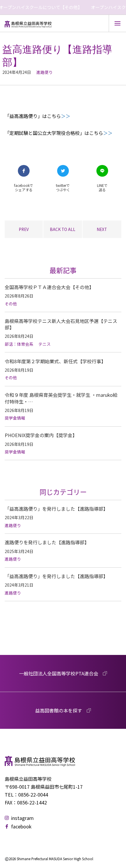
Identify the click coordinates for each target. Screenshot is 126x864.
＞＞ (65, 115)
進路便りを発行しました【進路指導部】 (47, 542)
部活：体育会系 (19, 344)
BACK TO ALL (62, 229)
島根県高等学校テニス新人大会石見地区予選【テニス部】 (61, 324)
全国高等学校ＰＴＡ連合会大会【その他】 (49, 287)
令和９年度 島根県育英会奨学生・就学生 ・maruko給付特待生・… (61, 398)
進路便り (44, 72)
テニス (44, 344)
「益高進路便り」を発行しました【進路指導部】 (56, 508)
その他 (11, 304)
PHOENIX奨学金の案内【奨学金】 (41, 435)
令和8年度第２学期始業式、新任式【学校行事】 (55, 361)
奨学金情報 (15, 418)
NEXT (102, 229)
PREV (24, 229)
